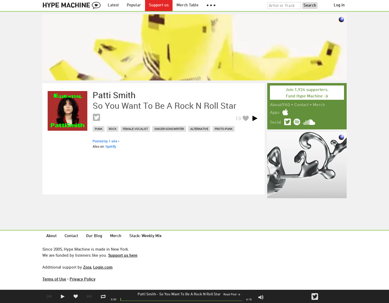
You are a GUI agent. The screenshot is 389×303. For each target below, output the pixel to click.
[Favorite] (245, 118)
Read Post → (231, 294)
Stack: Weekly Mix (145, 236)
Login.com (102, 267)
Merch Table (187, 5)
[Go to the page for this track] (67, 111)
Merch (319, 105)
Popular (134, 5)
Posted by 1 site (105, 141)
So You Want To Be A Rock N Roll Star (190, 294)
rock (112, 129)
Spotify (110, 146)
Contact (301, 105)
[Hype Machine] (73, 5)
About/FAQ (280, 105)
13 (238, 118)
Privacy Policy (83, 279)
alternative (199, 129)
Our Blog (94, 236)
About (51, 236)
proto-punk (224, 129)
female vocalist (135, 129)
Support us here (122, 255)
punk (98, 129)
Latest (113, 5)
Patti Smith (147, 294)
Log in (339, 5)
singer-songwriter (169, 129)
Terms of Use (54, 279)
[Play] (254, 118)
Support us (159, 5)
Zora (87, 267)
